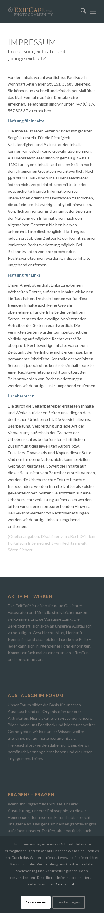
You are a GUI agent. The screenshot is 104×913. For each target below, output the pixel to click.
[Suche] (80, 11)
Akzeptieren (36, 902)
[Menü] (93, 12)
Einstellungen (69, 902)
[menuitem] (80, 11)
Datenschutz (65, 884)
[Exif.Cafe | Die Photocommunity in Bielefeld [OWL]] (43, 11)
